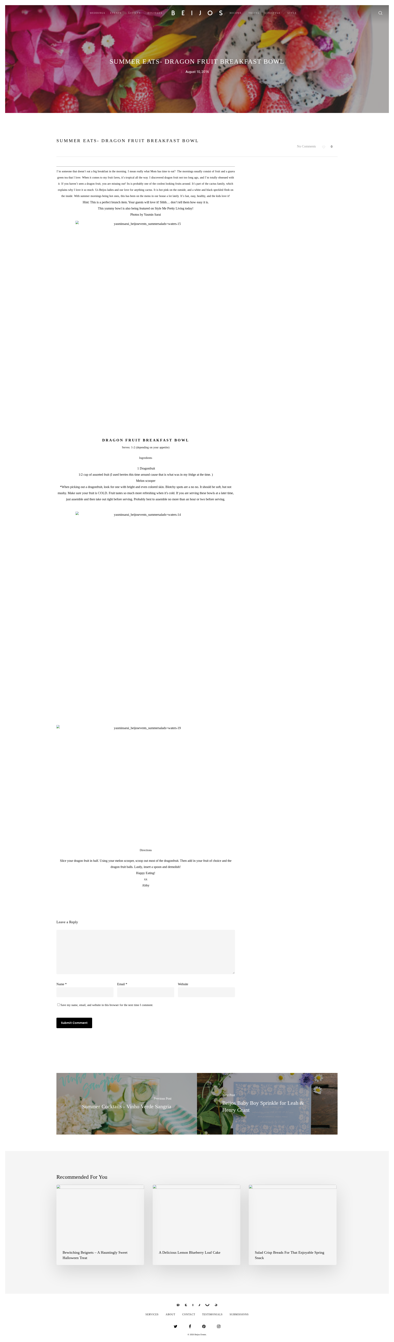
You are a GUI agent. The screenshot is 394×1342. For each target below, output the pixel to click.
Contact (188, 1314)
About (170, 1314)
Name (61, 984)
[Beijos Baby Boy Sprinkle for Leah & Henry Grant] (267, 1104)
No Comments (306, 146)
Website (183, 984)
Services (152, 1314)
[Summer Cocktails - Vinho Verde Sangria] (126, 1104)
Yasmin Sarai (152, 214)
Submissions (239, 1314)
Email (122, 984)
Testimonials (212, 1314)
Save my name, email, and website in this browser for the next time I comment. (107, 1005)
